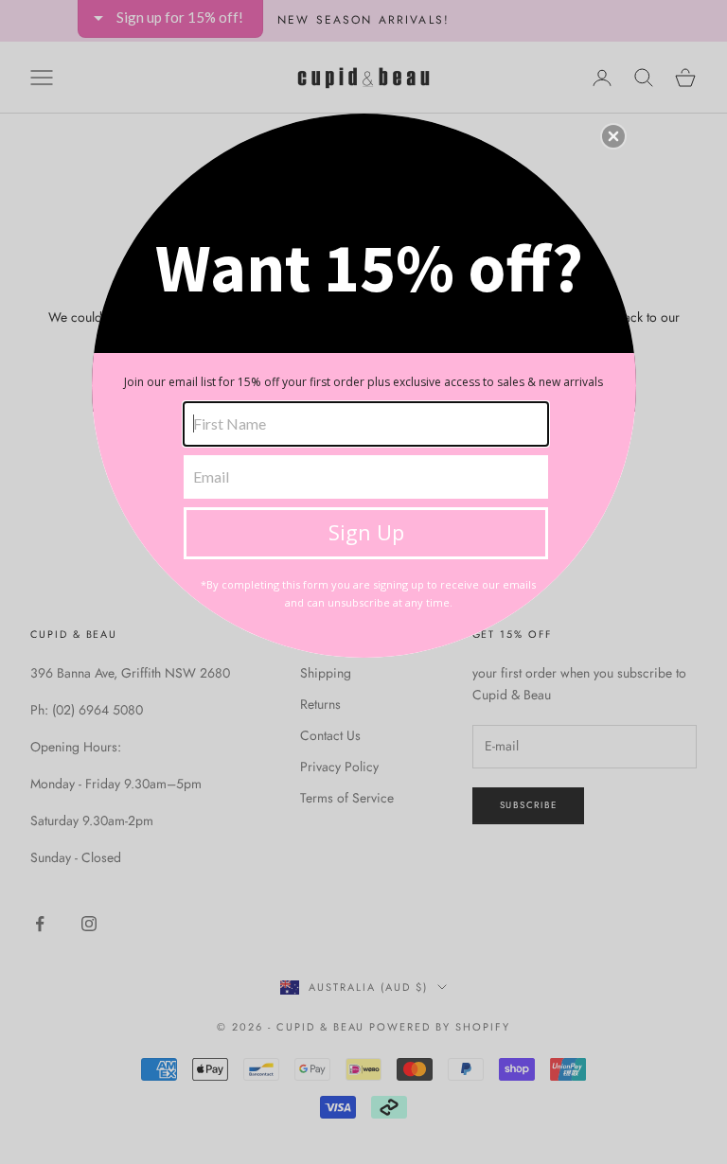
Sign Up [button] (366, 532)
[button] (613, 136)
